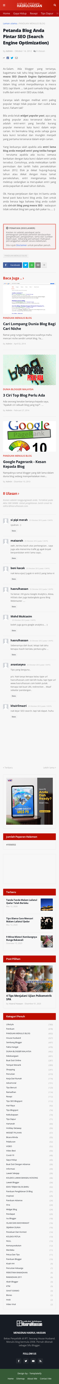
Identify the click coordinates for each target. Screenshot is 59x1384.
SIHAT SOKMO (29, 1290)
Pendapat (29, 1214)
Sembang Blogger (29, 1042)
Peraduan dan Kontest (29, 1232)
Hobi (29, 1299)
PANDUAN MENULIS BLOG (32, 23)
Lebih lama (48, 767)
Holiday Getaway (29, 1128)
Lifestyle (29, 1024)
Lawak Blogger (29, 1182)
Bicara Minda (29, 1137)
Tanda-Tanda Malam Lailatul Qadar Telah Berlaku (21, 901)
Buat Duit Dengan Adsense (29, 1164)
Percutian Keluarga (29, 1268)
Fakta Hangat (29, 1047)
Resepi (34, 13)
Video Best (29, 1150)
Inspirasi (29, 1195)
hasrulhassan (19, 589)
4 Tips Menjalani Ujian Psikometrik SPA (29, 997)
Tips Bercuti (29, 1087)
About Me (32, 1378)
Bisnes (29, 1295)
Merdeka (29, 1250)
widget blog (29, 1209)
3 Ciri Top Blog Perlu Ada (24, 395)
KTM (29, 1286)
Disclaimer (21, 245)
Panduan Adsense (29, 1200)
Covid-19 (29, 1155)
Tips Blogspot (29, 1110)
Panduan (29, 1028)
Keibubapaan (29, 1114)
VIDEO (29, 1146)
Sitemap (20, 1378)
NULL (29, 1241)
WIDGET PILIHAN (29, 1132)
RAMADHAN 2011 (29, 1277)
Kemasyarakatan (29, 1245)
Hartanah (29, 1123)
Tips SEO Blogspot (29, 1101)
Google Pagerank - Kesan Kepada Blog (24, 464)
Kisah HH (29, 1263)
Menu (4, 5)
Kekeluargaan (29, 1056)
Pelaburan (29, 1141)
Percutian (29, 1074)
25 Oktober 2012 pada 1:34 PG (41, 520)
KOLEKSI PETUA (29, 1236)
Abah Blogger (29, 1281)
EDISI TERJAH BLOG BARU (29, 1186)
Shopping (29, 1069)
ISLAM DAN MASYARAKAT (29, 1223)
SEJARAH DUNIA (29, 1227)
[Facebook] (8, 58)
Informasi (29, 1168)
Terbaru (9, 767)
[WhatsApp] (31, 265)
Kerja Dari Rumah (29, 1078)
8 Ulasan (40, 51)
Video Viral (29, 1304)
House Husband (29, 1038)
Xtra (29, 1204)
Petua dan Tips (29, 1254)
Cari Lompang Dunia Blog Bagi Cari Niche (29, 326)
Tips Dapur (47, 13)
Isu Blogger (29, 1218)
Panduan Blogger (29, 1259)
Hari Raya (29, 1105)
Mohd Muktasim (21, 616)
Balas (14, 531)
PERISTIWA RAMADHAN (29, 1272)
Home (6, 13)
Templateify (35, 1373)
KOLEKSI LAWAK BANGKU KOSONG (29, 1177)
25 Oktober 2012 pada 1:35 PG (40, 706)
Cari (55, 5)
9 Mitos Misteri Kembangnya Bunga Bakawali (21, 938)
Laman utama (10, 23)
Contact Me (45, 1378)
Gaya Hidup (20, 13)
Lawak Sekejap (29, 1173)
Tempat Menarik (29, 1065)
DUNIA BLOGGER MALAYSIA (18, 389)
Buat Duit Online (29, 1060)
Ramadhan (29, 1092)
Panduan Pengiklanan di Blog (29, 1191)
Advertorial (29, 1083)
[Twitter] (12, 58)
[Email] (16, 58)
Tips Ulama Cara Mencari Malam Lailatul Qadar (19, 920)
